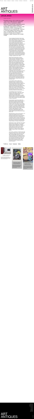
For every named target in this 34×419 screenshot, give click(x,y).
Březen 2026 (9, 0)
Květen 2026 (16, 0)
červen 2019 (9, 18)
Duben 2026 (12, 0)
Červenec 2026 (25, 0)
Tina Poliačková (5, 18)
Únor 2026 (5, 0)
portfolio (7, 18)
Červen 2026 (20, 0)
